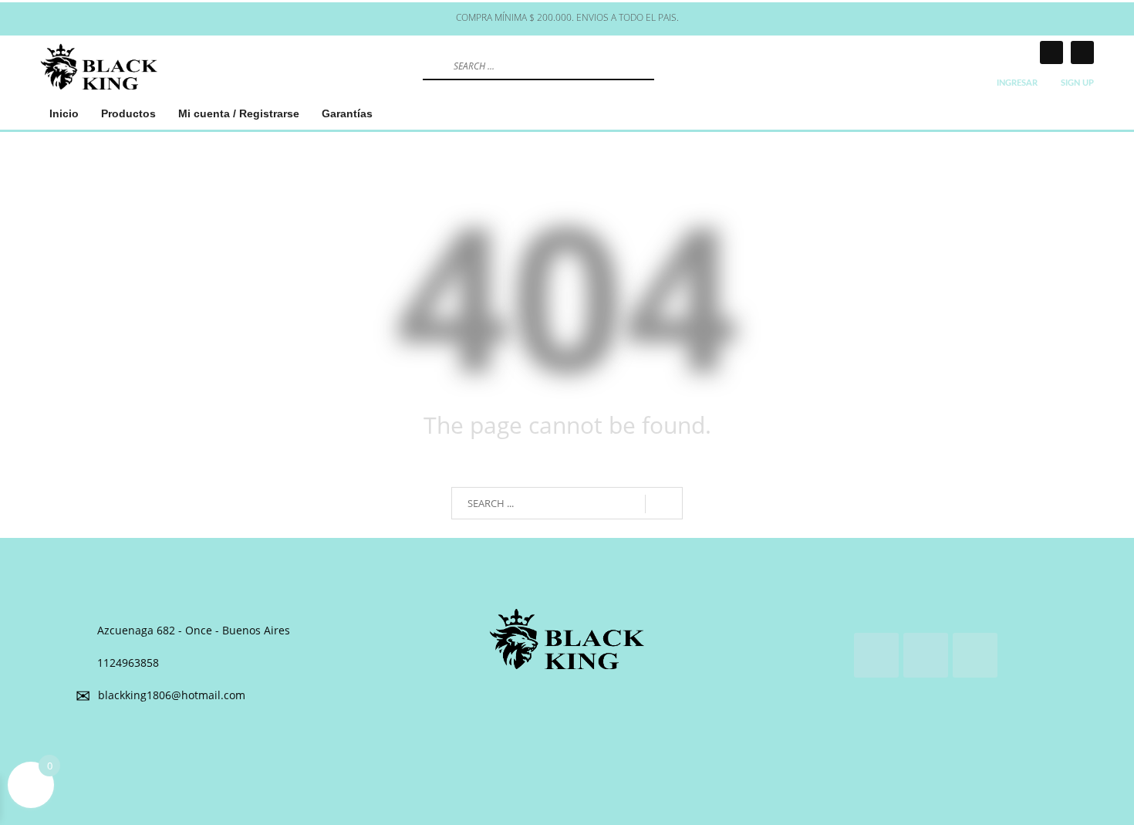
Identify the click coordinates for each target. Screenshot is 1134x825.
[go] (432, 65)
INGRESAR (1017, 83)
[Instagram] (1051, 52)
